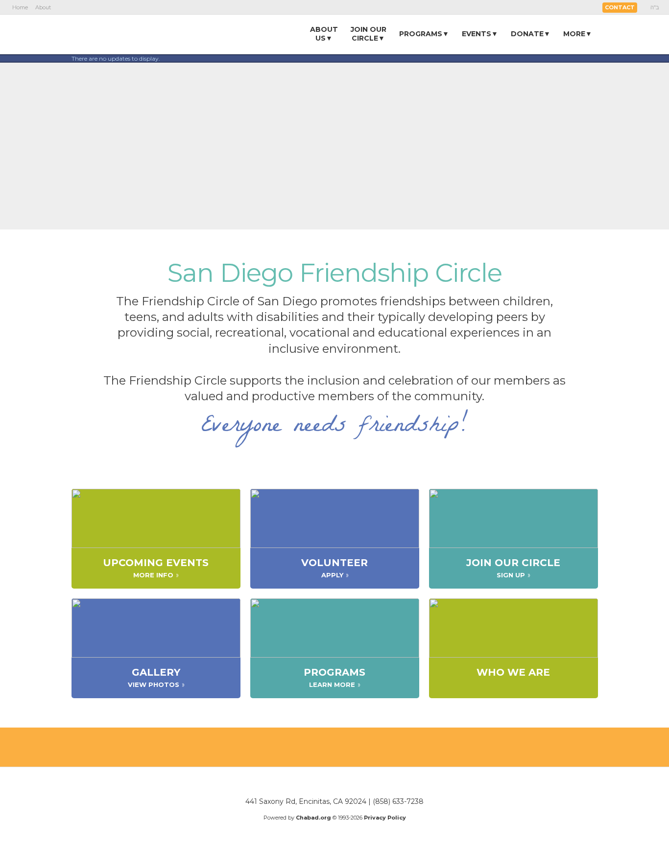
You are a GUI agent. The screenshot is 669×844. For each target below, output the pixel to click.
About (43, 7)
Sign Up (511, 575)
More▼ (577, 33)
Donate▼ (530, 33)
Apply (332, 575)
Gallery (156, 671)
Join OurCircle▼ (368, 33)
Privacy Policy (385, 817)
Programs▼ (424, 33)
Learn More (332, 684)
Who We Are (513, 671)
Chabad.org (313, 817)
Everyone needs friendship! (334, 427)
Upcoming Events (156, 562)
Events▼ (480, 33)
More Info (153, 575)
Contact (620, 7)
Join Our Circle (513, 562)
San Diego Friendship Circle (334, 272)
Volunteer (334, 562)
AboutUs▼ (324, 33)
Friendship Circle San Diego (131, 33)
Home (20, 7)
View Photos (153, 684)
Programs (334, 671)
